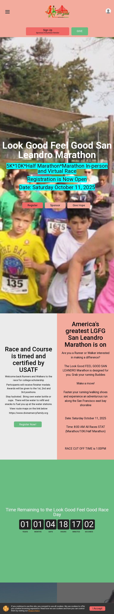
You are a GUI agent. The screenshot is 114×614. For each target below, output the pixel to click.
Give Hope (79, 205)
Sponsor (55, 205)
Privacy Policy (33, 611)
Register (33, 205)
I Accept (97, 608)
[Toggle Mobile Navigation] (7, 12)
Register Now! (27, 424)
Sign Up (47, 31)
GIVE (80, 31)
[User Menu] (108, 11)
